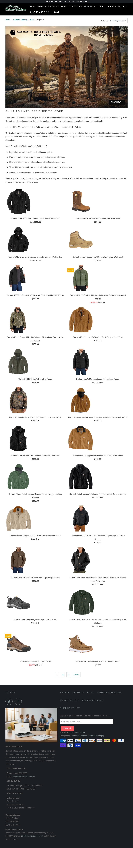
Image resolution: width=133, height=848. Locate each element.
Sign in (112, 7)
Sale (56, 12)
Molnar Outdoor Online (75, 732)
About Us (53, 7)
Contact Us (75, 7)
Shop (41, 7)
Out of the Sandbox (79, 735)
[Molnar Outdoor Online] (15, 7)
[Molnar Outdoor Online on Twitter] (9, 701)
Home (33, 7)
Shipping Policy (70, 708)
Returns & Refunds (109, 692)
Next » (76, 674)
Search (64, 692)
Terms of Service (93, 700)
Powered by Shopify (96, 735)
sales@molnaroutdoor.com (24, 776)
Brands (89, 7)
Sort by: (105, 20)
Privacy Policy (69, 700)
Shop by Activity (40, 12)
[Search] (119, 7)
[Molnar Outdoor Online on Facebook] (19, 701)
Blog (64, 7)
